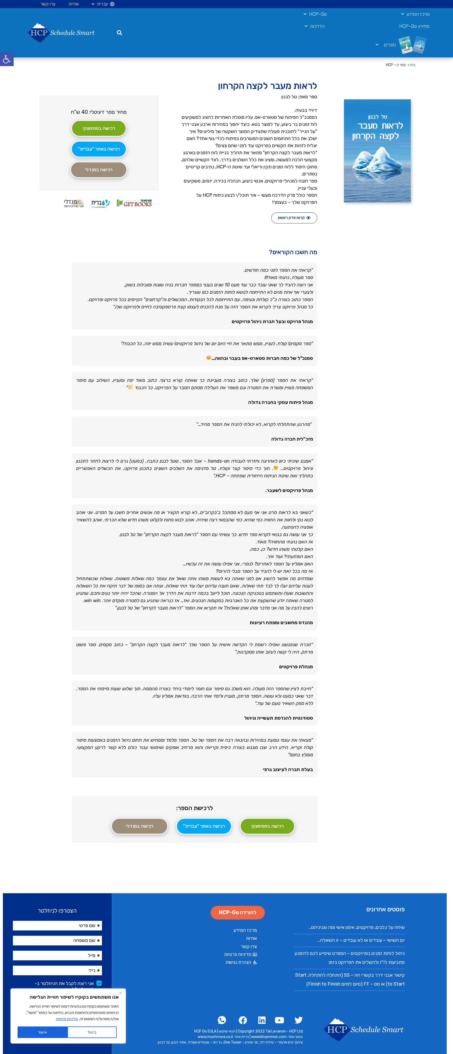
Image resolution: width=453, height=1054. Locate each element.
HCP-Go (318, 14)
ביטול (92, 1032)
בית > (411, 65)
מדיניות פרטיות (67, 1019)
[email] (222, 1020)
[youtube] (278, 1020)
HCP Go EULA (205, 1031)
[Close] (120, 993)
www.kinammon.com (269, 1037)
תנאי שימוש (227, 1031)
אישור (42, 1032)
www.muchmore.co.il (215, 1037)
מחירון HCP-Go (414, 26)
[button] (7, 59)
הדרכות (317, 26)
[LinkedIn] (260, 1020)
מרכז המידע (418, 14)
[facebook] (297, 1020)
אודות (73, 4)
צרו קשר (47, 4)
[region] (68, 1016)
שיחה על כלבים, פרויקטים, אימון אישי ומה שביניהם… (357, 927)
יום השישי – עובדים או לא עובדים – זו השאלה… (361, 940)
